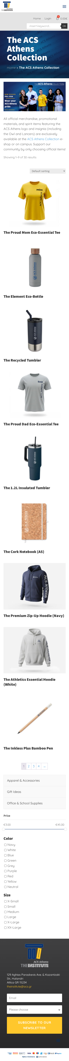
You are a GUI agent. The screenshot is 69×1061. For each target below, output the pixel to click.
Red (10, 876)
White (11, 850)
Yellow (12, 881)
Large (11, 917)
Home (37, 18)
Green (11, 860)
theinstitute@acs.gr (19, 986)
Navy (11, 845)
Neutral (12, 887)
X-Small (13, 901)
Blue (10, 855)
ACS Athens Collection (43, 139)
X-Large (13, 922)
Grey (11, 866)
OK (64, 26)
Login (48, 18)
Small (11, 906)
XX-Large (14, 927)
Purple (12, 871)
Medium (13, 912)
